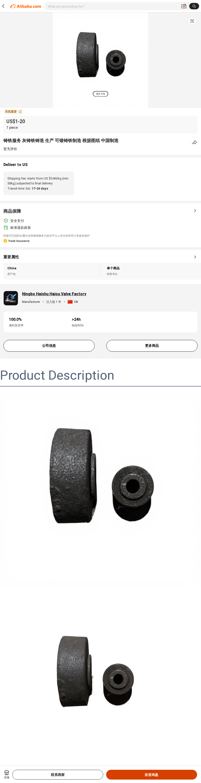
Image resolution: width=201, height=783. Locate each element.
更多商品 (152, 345)
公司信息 (49, 345)
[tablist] (100, 94)
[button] (192, 21)
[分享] (195, 142)
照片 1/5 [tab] (100, 94)
